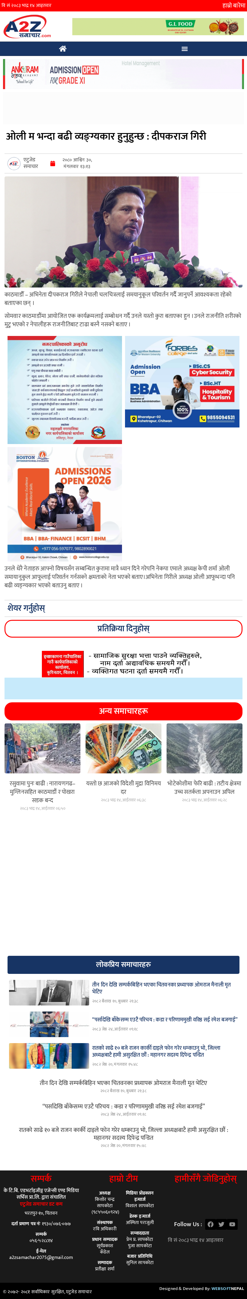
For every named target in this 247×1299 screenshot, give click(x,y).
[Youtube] (232, 1224)
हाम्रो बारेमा (234, 6)
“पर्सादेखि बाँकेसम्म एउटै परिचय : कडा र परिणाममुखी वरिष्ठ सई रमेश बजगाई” (123, 1107)
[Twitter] (221, 1224)
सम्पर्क (41, 1178)
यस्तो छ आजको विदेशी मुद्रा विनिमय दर (123, 787)
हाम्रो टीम (123, 1178)
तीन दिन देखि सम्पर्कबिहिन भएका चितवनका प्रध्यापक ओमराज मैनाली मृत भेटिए (123, 1083)
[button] (185, 49)
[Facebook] (210, 1224)
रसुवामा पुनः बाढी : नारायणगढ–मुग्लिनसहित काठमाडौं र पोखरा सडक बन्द (43, 792)
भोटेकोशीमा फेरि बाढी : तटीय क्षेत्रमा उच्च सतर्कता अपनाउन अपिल (204, 787)
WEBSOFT (227, 1288)
